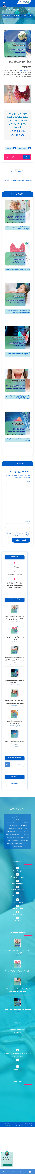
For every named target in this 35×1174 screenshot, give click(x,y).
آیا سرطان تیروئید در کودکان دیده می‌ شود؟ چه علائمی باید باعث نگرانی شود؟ (14, 659)
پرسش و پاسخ (24, 232)
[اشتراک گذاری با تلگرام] (3, 157)
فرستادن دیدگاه (21, 540)
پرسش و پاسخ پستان (12, 445)
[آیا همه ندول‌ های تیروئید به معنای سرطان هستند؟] (14, 673)
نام (29, 502)
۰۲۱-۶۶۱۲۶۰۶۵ (17, 131)
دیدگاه (28, 481)
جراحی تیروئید (9, 148)
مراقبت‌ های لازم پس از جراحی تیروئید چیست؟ (17, 971)
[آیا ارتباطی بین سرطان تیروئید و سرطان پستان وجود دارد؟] (14, 734)
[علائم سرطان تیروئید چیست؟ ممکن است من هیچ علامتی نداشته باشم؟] (14, 693)
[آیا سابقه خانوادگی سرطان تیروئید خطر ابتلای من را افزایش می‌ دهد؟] (14, 609)
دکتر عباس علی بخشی (22, 148)
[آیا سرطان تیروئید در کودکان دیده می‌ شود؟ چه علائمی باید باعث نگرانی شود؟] (14, 650)
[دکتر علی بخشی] (30, 14)
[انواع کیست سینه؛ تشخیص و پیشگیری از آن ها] (14, 714)
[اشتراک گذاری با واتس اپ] (8, 157)
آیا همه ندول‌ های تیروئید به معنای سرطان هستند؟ (17, 1009)
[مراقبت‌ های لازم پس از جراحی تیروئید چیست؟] (14, 630)
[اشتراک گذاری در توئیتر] (13, 157)
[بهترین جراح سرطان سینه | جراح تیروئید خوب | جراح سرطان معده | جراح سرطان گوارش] (19, 2)
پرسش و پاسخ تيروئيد (14, 232)
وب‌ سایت (27, 521)
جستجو (7, 765)
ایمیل (29, 512)
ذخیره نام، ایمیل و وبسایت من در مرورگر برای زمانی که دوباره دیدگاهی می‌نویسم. (17, 534)
